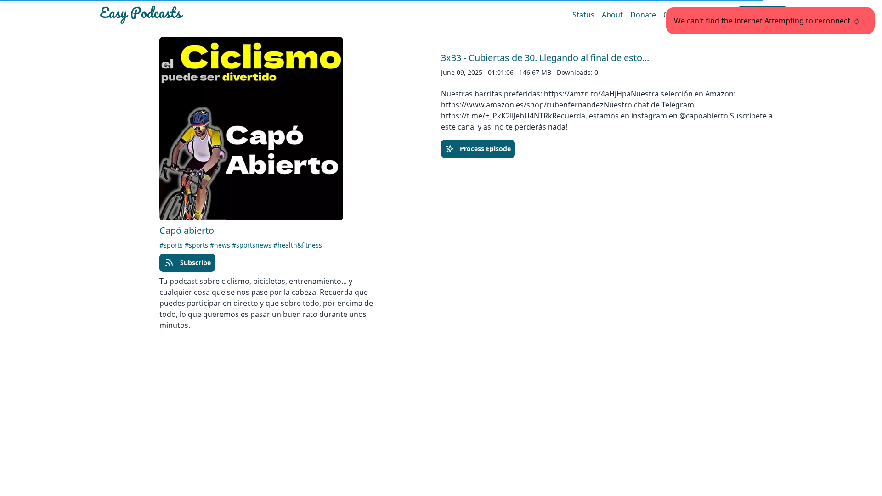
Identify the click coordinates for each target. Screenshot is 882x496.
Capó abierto (186, 230)
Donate (643, 15)
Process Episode (485, 148)
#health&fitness (297, 245)
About (612, 15)
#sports (172, 245)
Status (583, 15)
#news (221, 245)
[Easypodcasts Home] (211, 15)
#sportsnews (252, 245)
